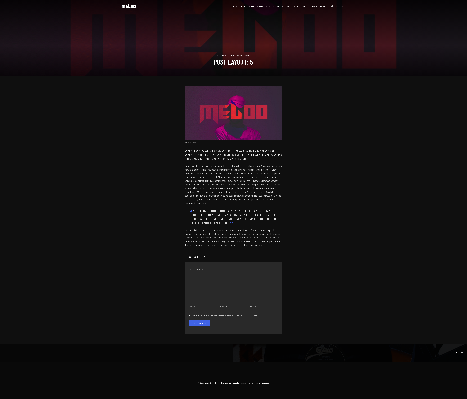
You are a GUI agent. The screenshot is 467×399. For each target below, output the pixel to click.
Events (270, 6)
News (280, 6)
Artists (245, 6)
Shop (323, 6)
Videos (313, 6)
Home (236, 6)
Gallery (302, 6)
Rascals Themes (239, 383)
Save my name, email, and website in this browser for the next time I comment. (225, 315)
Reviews (290, 6)
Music (260, 6)
